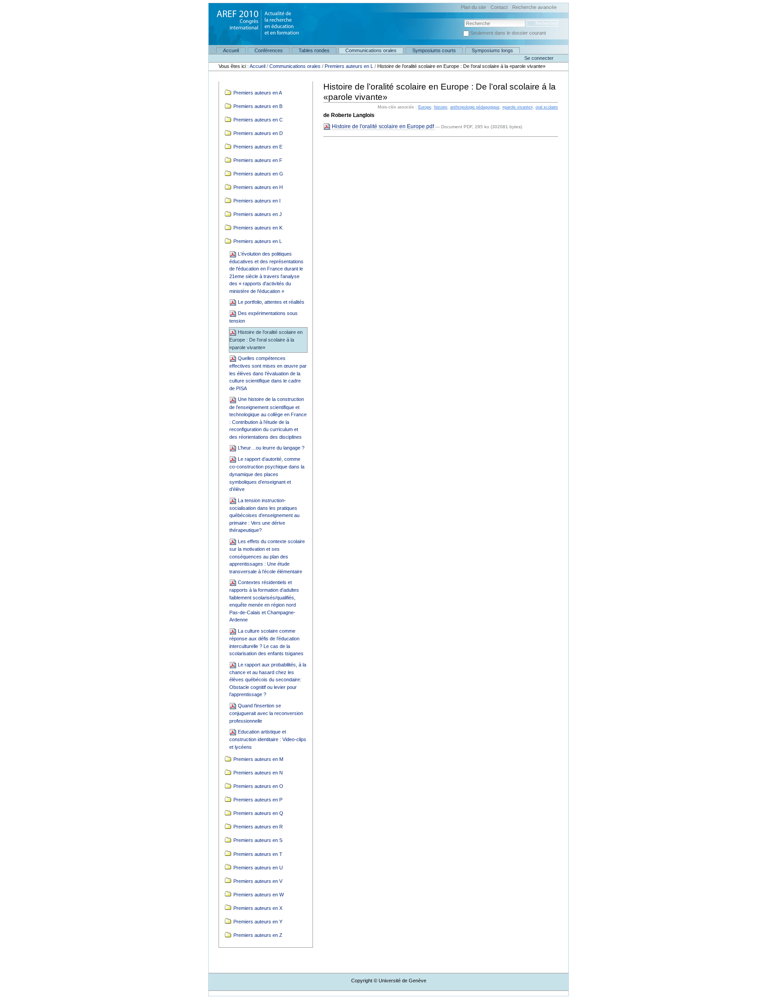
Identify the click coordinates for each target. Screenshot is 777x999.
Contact (499, 7)
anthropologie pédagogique (475, 107)
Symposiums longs (492, 50)
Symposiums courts (434, 50)
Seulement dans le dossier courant (508, 33)
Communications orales (371, 50)
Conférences (269, 50)
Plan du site (473, 7)
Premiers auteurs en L (349, 66)
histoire (440, 107)
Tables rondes (314, 50)
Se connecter (539, 58)
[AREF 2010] (254, 20)
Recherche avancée (534, 7)
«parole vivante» (517, 107)
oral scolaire (547, 107)
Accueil (231, 50)
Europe (424, 107)
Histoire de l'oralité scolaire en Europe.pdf (382, 126)
